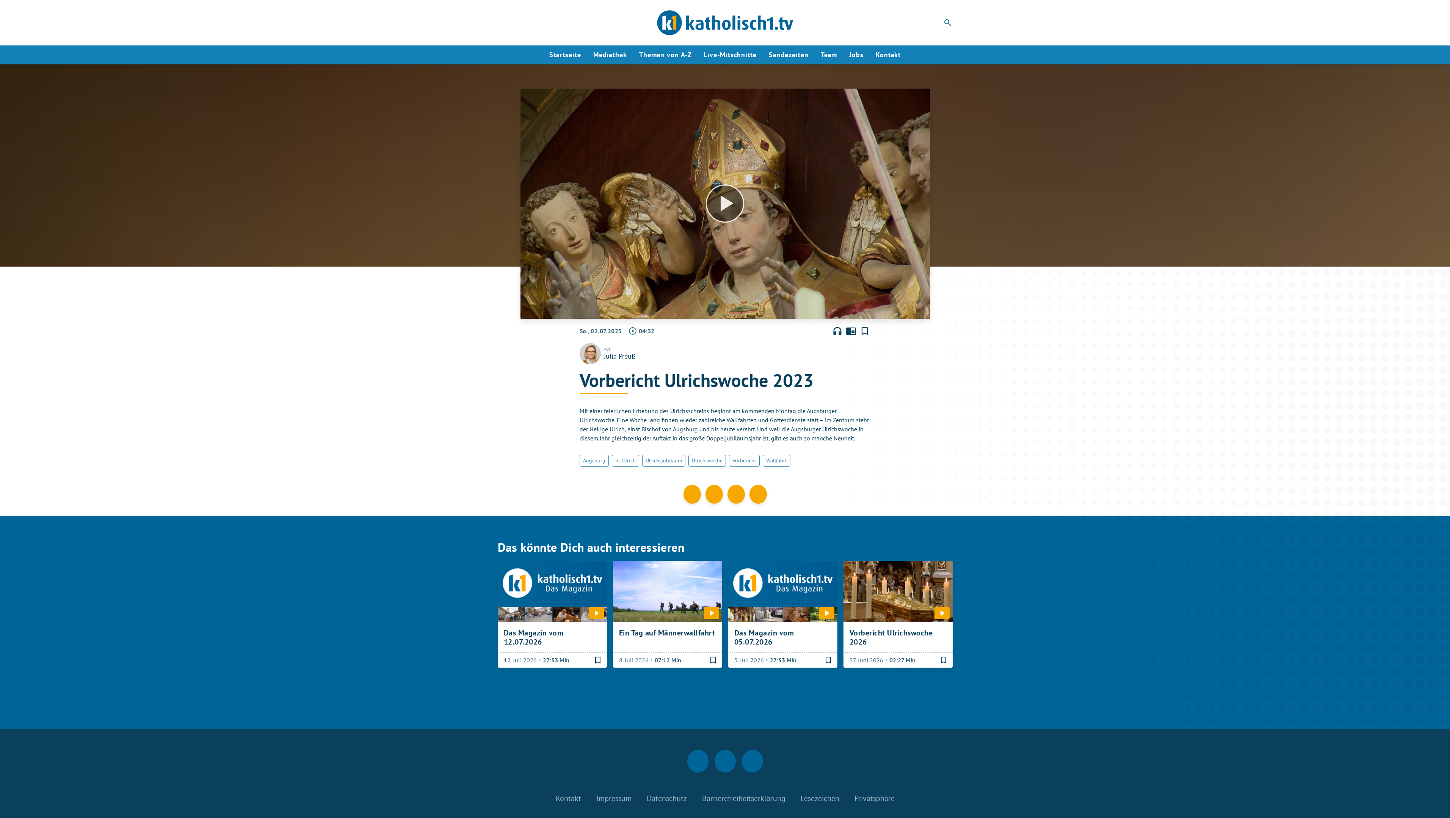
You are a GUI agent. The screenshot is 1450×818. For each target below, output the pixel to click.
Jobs (856, 54)
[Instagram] (520, 22)
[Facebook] (505, 22)
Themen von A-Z (665, 54)
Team (829, 54)
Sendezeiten (789, 54)
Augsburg (594, 460)
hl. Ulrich (625, 460)
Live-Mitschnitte (730, 54)
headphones (837, 331)
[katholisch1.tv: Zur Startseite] (725, 23)
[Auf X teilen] (714, 494)
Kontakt (888, 54)
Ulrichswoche (707, 460)
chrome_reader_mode (851, 331)
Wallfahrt (776, 460)
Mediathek (610, 54)
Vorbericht (744, 460)
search (947, 22)
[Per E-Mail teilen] (758, 494)
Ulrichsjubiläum (664, 460)
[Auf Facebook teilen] (692, 494)
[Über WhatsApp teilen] (736, 494)
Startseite (565, 54)
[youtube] (535, 22)
